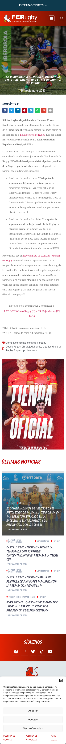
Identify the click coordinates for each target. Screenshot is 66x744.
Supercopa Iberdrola (25, 350)
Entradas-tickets (31, 5)
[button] (61, 680)
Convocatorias (43, 541)
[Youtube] (50, 651)
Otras (21, 503)
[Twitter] (33, 651)
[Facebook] (16, 651)
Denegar (33, 719)
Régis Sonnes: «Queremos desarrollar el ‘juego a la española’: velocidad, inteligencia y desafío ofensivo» (32, 606)
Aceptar (33, 710)
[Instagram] (24, 651)
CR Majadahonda (31, 346)
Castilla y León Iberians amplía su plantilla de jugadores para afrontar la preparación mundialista (31, 581)
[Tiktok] (41, 651)
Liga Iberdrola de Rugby (32, 134)
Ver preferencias (33, 728)
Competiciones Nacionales (21, 342)
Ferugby (41, 342)
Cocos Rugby (13, 346)
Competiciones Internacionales (15, 541)
